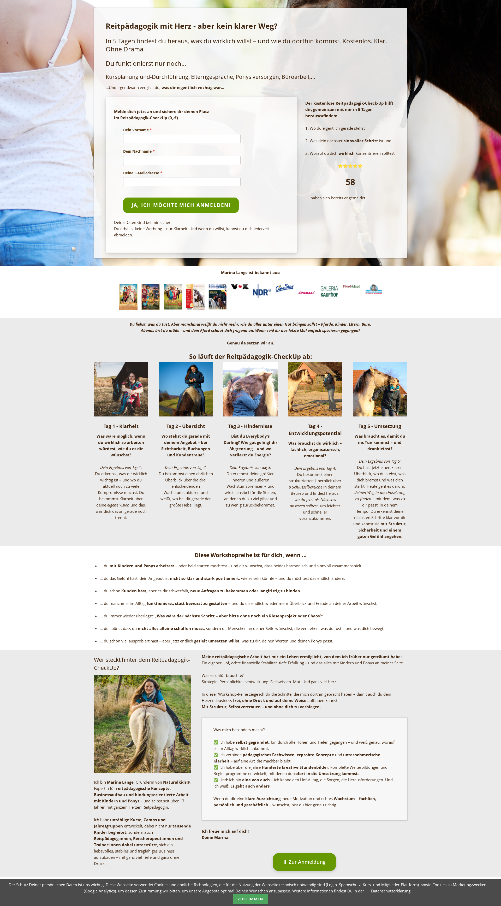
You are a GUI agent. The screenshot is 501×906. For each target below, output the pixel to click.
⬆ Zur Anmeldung (304, 861)
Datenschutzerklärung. (391, 890)
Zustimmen (250, 898)
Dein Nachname (137, 151)
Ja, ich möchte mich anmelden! (181, 204)
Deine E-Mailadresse (141, 172)
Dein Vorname (136, 129)
